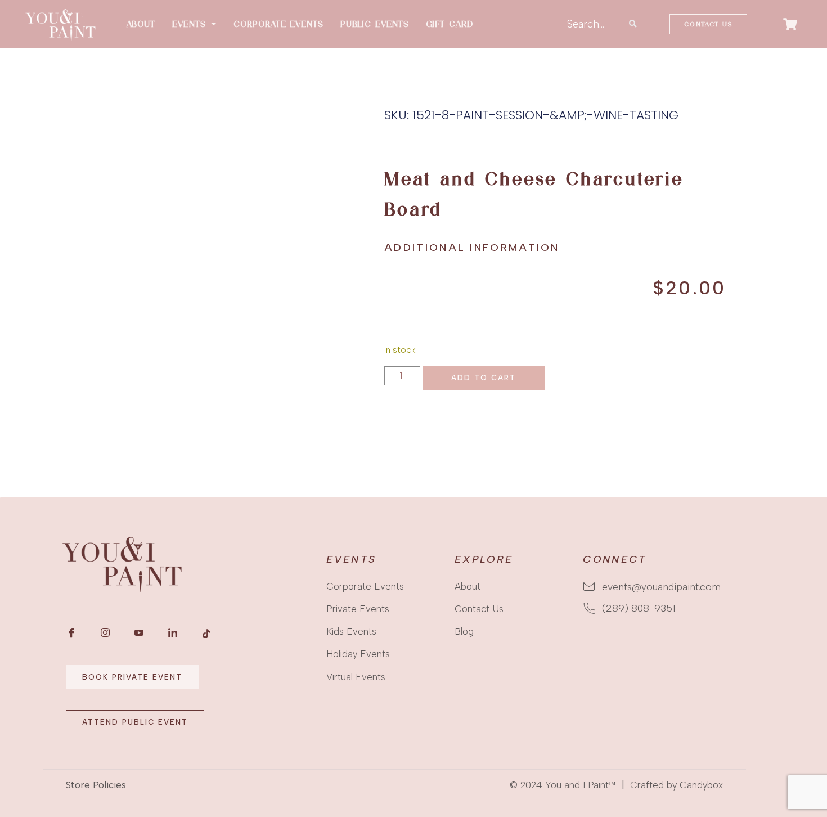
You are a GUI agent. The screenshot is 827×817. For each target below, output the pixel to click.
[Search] (633, 24)
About (141, 24)
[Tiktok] (206, 633)
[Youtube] (139, 633)
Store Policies (96, 785)
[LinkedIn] (172, 633)
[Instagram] (105, 633)
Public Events (374, 24)
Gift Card (449, 24)
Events (188, 24)
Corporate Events (278, 24)
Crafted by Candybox (676, 785)
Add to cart (483, 377)
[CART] (790, 24)
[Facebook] (71, 633)
